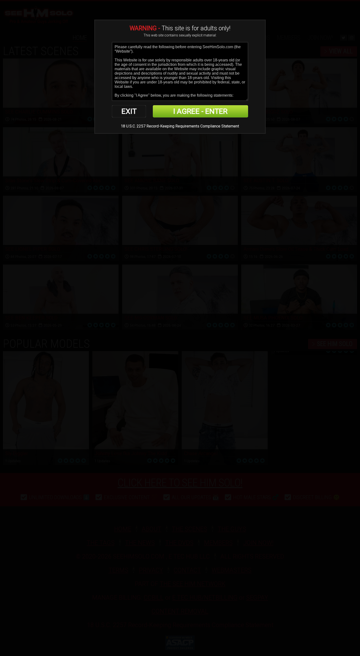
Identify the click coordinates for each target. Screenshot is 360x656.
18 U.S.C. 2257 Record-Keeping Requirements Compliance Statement (180, 126)
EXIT (129, 111)
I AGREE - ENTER (200, 111)
